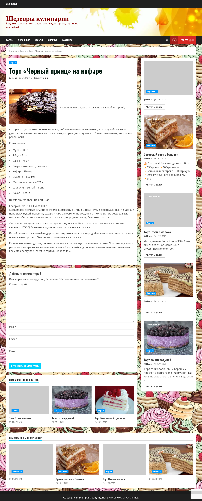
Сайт (12, 351)
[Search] (167, 40)
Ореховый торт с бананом (168, 132)
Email (13, 339)
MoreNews (115, 497)
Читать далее (154, 106)
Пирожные (24, 40)
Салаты (39, 40)
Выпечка (52, 40)
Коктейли (67, 40)
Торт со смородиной (72, 400)
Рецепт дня (187, 40)
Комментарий (19, 284)
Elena (14, 78)
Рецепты (151, 145)
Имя (12, 327)
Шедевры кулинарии (37, 18)
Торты (9, 40)
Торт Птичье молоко (29, 400)
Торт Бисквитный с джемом (114, 400)
